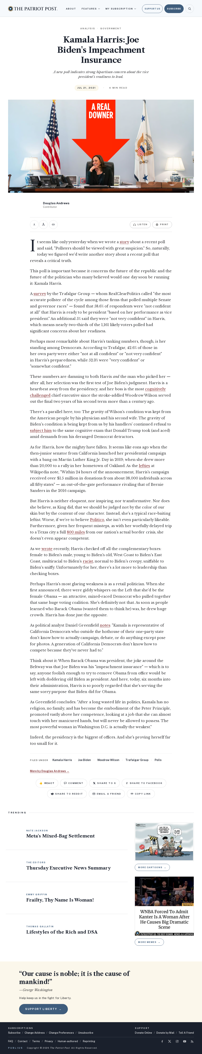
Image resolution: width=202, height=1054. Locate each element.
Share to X (106, 783)
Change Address (35, 1032)
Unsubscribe (85, 1032)
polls (158, 760)
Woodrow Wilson (108, 760)
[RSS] (192, 1041)
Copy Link (143, 793)
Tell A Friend (186, 1032)
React (46, 783)
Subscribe (174, 9)
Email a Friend (109, 793)
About (71, 8)
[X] (169, 1041)
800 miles (76, 532)
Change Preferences (61, 1032)
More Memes (149, 942)
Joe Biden (84, 760)
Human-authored (68, 1041)
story (124, 242)
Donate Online (143, 1032)
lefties (144, 466)
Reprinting (89, 1041)
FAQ (10, 1041)
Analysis (87, 28)
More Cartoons (152, 867)
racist (88, 561)
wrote (46, 549)
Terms (36, 1041)
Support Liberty (43, 1009)
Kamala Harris (62, 760)
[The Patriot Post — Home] (32, 8)
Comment (75, 783)
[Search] (189, 8)
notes (105, 625)
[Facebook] (162, 1041)
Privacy (49, 1041)
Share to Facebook (146, 783)
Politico (97, 520)
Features (89, 8)
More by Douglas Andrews (49, 771)
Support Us (152, 9)
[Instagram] (177, 1041)
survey (40, 294)
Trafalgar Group (137, 760)
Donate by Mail (165, 1032)
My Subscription (119, 8)
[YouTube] (184, 1041)
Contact (22, 1041)
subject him (41, 430)
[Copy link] (53, 224)
